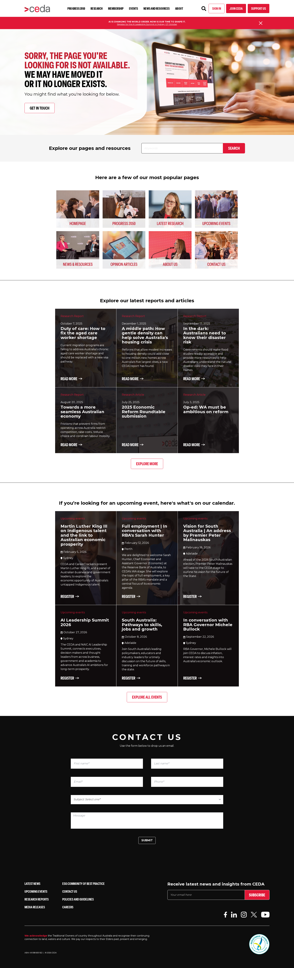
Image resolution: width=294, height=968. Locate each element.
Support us (258, 8)
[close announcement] (260, 23)
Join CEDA (236, 8)
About (179, 8)
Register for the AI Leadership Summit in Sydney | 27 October (147, 24)
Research (97, 8)
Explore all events (147, 697)
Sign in (216, 8)
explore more (147, 463)
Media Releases (34, 907)
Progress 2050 (76, 8)
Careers (67, 907)
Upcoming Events (35, 891)
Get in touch (39, 108)
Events (133, 8)
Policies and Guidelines (78, 899)
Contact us (69, 891)
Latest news (32, 884)
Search (234, 148)
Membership (116, 8)
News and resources (156, 8)
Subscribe (257, 894)
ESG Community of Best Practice (83, 884)
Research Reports (36, 899)
